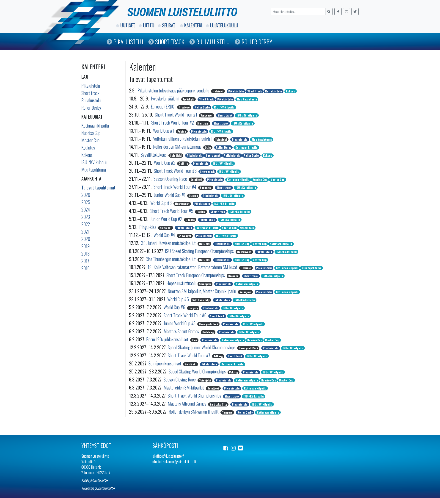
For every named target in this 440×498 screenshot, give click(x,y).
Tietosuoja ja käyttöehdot (96, 488)
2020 (85, 238)
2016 (85, 268)
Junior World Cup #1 (170, 194)
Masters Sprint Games (182, 331)
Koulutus (88, 147)
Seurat (169, 25)
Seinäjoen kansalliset (165, 363)
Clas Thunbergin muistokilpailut (171, 259)
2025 (85, 202)
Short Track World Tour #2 (173, 122)
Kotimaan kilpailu (95, 125)
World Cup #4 (165, 234)
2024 (85, 209)
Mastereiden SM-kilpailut (184, 387)
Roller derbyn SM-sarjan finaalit (194, 411)
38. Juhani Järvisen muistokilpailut (169, 242)
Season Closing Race (180, 379)
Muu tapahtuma (93, 169)
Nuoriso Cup (90, 132)
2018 (85, 253)
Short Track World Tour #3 (176, 170)
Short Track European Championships (196, 275)
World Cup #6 (175, 307)
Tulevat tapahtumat (98, 187)
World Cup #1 (164, 130)
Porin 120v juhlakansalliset (167, 339)
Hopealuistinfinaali (181, 283)
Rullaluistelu (213, 41)
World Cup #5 (178, 299)
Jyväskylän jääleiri (165, 98)
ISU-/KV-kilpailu (94, 162)
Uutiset (127, 25)
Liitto (148, 25)
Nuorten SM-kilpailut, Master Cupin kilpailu (202, 291)
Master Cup (90, 140)
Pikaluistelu (128, 41)
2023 (85, 216)
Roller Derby (257, 41)
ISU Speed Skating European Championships (200, 251)
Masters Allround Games (187, 403)
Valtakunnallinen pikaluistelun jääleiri (183, 138)
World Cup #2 (165, 162)
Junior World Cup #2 (166, 218)
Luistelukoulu (224, 25)
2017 (85, 260)
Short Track (169, 41)
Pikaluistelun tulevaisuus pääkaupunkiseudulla (174, 90)
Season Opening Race (171, 178)
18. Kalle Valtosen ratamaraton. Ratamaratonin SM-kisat (193, 267)
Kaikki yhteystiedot (93, 480)
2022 (85, 224)
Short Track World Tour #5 (172, 210)
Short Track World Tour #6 (185, 315)
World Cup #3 (161, 202)
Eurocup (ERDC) (163, 106)
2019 (85, 246)
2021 (85, 231)
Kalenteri (193, 25)
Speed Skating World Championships (198, 371)
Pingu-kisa (148, 226)
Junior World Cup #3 (180, 323)
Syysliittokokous (154, 154)
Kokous (87, 154)
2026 (85, 194)
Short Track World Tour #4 (175, 186)
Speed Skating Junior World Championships (202, 347)
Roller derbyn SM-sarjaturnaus (177, 146)
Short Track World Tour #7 (189, 355)
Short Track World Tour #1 (176, 114)
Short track (90, 92)
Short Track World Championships (195, 395)
